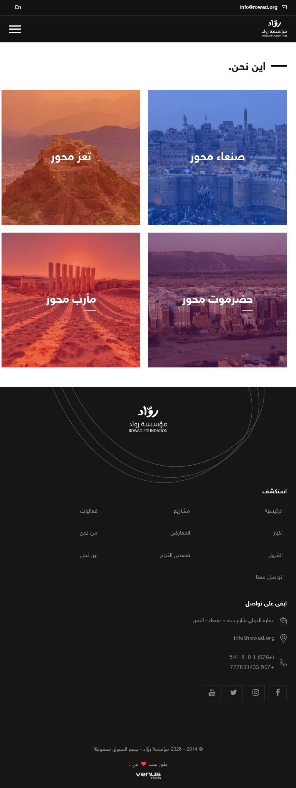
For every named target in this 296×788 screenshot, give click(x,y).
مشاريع (182, 511)
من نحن (89, 533)
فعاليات (88, 511)
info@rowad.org (259, 8)
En (18, 8)
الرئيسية (274, 511)
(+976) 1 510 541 (252, 657)
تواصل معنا (269, 577)
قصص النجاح (175, 555)
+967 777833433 (252, 667)
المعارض (180, 533)
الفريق (276, 555)
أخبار (278, 533)
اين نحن (89, 555)
